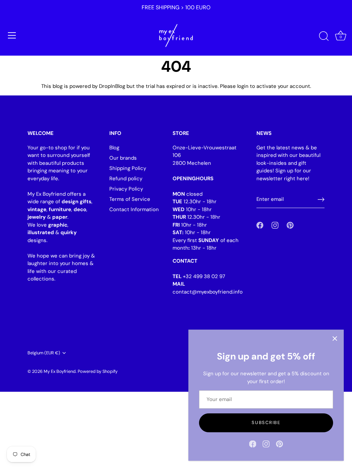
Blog (114, 147)
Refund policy (125, 178)
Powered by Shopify (98, 371)
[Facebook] (252, 443)
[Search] (323, 36)
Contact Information (134, 209)
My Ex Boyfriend (60, 371)
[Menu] (12, 35)
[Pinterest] (279, 443)
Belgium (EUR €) (44, 353)
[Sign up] (321, 199)
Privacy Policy (126, 188)
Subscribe (266, 422)
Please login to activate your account (265, 86)
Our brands (123, 158)
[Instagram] (266, 443)
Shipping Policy (127, 168)
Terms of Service (129, 199)
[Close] (334, 338)
